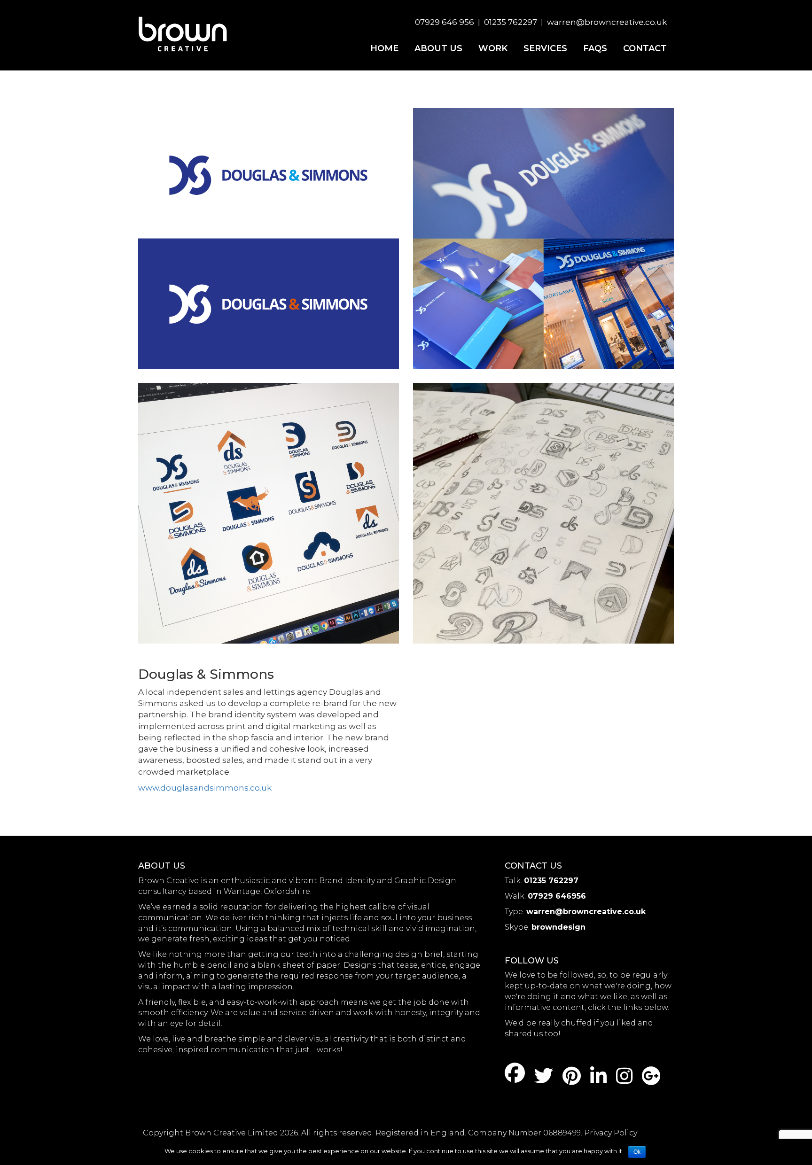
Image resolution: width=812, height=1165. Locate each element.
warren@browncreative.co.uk (607, 22)
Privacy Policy (610, 1132)
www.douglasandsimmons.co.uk (205, 787)
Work (493, 48)
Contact (645, 48)
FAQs (595, 48)
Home (384, 48)
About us (438, 48)
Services (545, 48)
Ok (636, 1152)
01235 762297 (510, 22)
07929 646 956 (444, 22)
